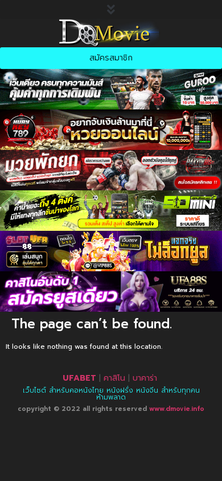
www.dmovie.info (176, 409)
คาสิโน (114, 378)
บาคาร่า (145, 378)
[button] (111, 9)
